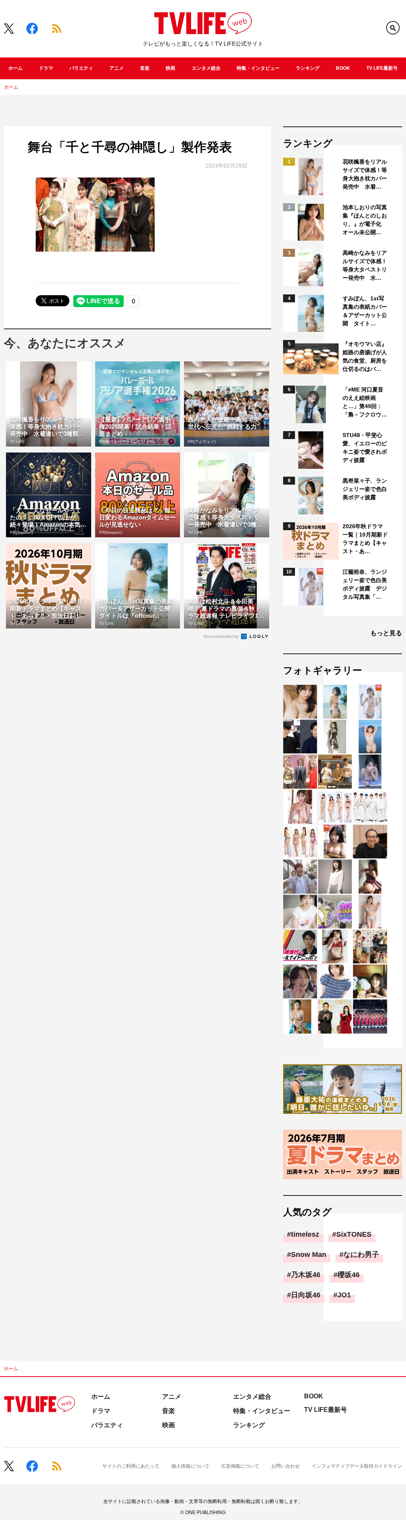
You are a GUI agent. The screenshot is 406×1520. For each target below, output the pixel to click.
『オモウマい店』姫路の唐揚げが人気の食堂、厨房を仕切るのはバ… (365, 356)
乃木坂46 (305, 1275)
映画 (170, 68)
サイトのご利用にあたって (130, 1466)
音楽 (144, 68)
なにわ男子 (361, 1254)
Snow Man (308, 1254)
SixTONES (354, 1234)
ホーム (15, 68)
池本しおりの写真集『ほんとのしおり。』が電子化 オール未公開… (365, 219)
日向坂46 (305, 1295)
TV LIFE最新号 (382, 68)
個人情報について (190, 1466)
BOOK (343, 68)
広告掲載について (240, 1466)
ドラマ (46, 68)
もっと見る (386, 633)
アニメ (116, 68)
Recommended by (221, 636)
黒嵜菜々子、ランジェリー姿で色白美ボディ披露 (365, 488)
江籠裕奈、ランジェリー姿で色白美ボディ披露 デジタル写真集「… (365, 584)
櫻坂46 (348, 1275)
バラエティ (81, 68)
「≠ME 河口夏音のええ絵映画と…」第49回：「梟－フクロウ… (365, 402)
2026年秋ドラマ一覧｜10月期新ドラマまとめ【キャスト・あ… (365, 538)
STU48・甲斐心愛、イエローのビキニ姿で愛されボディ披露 (365, 447)
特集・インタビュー (258, 68)
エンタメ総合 (206, 68)
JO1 (344, 1295)
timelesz (305, 1234)
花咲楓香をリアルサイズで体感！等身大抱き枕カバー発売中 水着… (365, 174)
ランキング (308, 68)
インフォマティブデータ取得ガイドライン (357, 1466)
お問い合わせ (285, 1466)
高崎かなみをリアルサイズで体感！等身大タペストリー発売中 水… (365, 265)
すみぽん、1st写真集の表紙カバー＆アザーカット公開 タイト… (365, 311)
